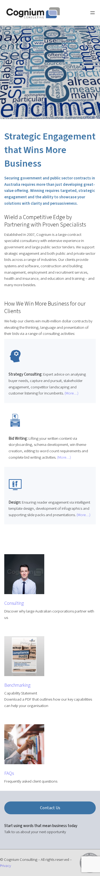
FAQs (9, 773)
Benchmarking (17, 685)
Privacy (5, 866)
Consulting (14, 603)
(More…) (71, 393)
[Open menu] (92, 13)
